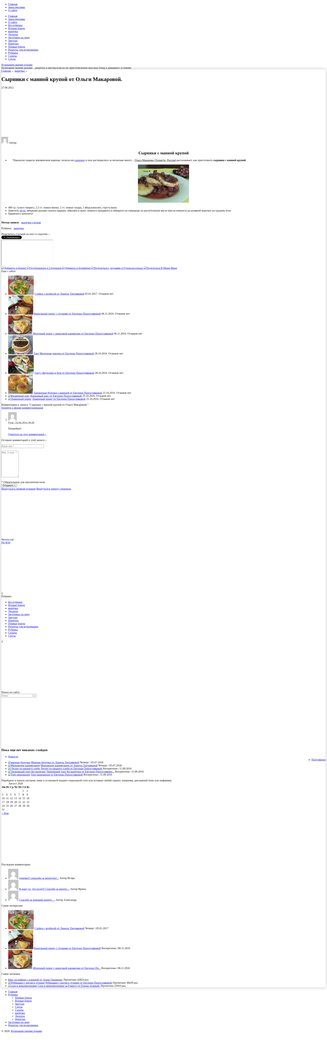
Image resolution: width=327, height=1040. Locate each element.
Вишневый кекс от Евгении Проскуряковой (56, 395)
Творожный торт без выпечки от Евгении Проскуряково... (80, 771)
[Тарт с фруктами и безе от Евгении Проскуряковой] (21, 372)
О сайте (12, 10)
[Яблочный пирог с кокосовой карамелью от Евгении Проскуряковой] (20, 333)
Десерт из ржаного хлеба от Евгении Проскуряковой (71, 768)
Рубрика (13, 52)
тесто (22, 210)
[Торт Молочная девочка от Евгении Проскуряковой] (20, 353)
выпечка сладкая (31, 222)
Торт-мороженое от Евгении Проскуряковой (57, 774)
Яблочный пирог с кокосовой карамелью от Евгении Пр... (67, 968)
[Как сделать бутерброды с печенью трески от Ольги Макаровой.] (13, 899)
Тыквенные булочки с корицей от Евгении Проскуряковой (68, 392)
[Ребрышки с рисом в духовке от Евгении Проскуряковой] (26, 982)
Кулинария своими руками (17, 64)
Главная (12, 4)
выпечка (13, 31)
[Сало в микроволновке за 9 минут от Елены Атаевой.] (22, 985)
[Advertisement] (103, 113)
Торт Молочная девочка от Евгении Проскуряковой (64, 353)
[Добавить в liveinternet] (76, 268)
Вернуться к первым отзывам (18, 488)
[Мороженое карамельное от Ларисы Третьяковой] (24, 765)
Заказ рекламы (16, 7)
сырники (79, 160)
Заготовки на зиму (19, 37)
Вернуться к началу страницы (53, 488)
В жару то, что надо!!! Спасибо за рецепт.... (44, 889)
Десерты (13, 34)
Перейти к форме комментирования (22, 407)
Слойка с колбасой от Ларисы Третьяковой (59, 293)
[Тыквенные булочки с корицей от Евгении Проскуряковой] (20, 392)
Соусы (12, 59)
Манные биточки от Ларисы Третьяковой (55, 762)
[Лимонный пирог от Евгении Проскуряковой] (20, 398)
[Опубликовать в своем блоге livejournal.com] (44, 268)
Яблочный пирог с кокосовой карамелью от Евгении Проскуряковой (73, 333)
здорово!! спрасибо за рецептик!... (39, 878)
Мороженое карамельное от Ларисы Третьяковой (69, 765)
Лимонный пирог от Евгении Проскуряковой (58, 398)
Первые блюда (16, 46)
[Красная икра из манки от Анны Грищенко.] (13, 878)
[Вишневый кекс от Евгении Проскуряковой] (19, 395)
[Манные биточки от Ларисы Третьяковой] (19, 762)
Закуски (13, 40)
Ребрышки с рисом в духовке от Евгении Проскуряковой (78, 982)
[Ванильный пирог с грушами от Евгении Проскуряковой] (20, 313)
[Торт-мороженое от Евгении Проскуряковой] (19, 774)
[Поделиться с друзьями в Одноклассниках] (117, 268)
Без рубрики (15, 25)
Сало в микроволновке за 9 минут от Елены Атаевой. (69, 985)
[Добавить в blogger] (14, 268)
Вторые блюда (16, 28)
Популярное (319, 759)
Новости (13, 756)
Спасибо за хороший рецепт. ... (37, 899)
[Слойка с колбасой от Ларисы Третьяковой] (21, 293)
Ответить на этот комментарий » (27, 434)
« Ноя (5, 813)
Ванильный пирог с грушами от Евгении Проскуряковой (67, 313)
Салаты (12, 55)
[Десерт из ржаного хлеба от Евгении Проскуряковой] (24, 768)
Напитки (13, 43)
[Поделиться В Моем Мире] (160, 268)
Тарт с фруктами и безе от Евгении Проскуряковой (64, 372)
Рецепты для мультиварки (23, 49)
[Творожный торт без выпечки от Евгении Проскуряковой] (27, 771)
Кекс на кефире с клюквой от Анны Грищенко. (35, 979)
